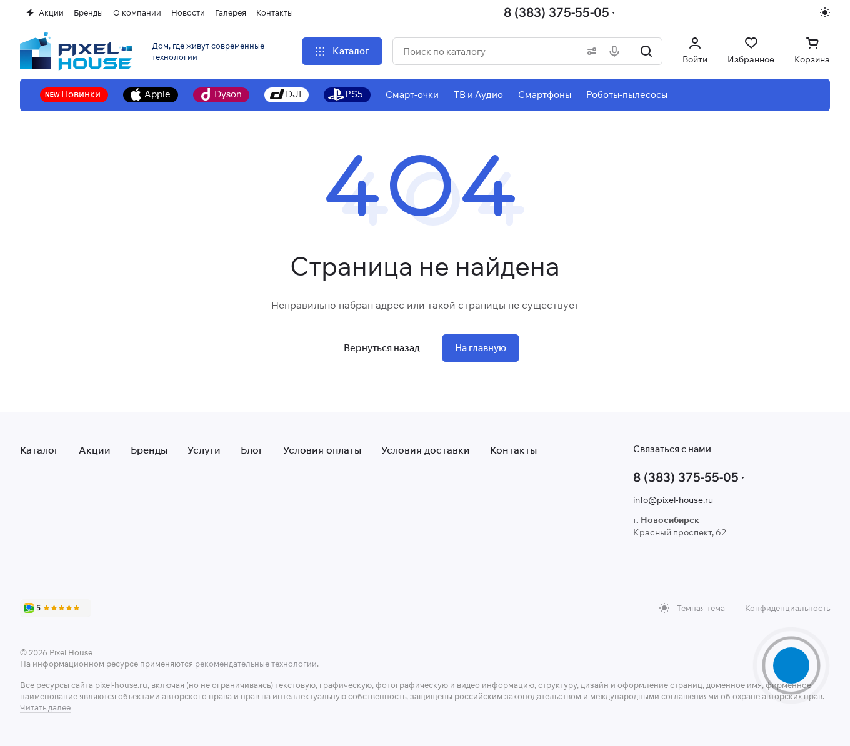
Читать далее (45, 707)
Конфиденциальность (787, 608)
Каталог (39, 450)
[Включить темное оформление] (825, 12)
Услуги (204, 450)
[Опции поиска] (589, 51)
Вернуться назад (382, 348)
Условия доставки (425, 450)
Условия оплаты (322, 450)
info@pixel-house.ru (673, 499)
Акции (95, 450)
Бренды (149, 450)
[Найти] (646, 51)
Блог (252, 450)
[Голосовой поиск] (617, 51)
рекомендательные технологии (256, 664)
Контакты (513, 450)
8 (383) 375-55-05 (556, 12)
